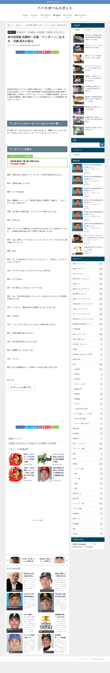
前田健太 (88, 394)
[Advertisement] (37, 72)
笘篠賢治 (32, 32)
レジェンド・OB (87, 503)
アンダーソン (60, 32)
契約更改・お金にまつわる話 (87, 354)
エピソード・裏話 (87, 448)
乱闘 (87, 453)
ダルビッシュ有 (88, 384)
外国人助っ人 (87, 493)
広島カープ (11, 32)
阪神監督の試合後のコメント (87, 324)
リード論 (88, 478)
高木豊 (50, 32)
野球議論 (87, 524)
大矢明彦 (41, 32)
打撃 (88, 473)
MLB (87, 364)
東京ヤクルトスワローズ (87, 289)
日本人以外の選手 (88, 418)
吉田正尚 (88, 379)
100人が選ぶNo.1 (87, 339)
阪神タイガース (87, 269)
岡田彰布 (87, 438)
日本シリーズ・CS (87, 334)
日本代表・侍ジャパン (87, 344)
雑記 (87, 529)
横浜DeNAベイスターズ (87, 279)
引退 (87, 459)
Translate (89, 547)
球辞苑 (87, 349)
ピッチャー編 (88, 469)
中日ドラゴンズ (87, 274)
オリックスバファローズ (87, 314)
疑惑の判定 (87, 359)
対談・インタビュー (87, 443)
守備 (88, 483)
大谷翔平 (88, 369)
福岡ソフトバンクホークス (87, 299)
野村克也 (87, 428)
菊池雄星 (88, 399)
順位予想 (87, 498)
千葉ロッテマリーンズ (87, 309)
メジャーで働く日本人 (88, 423)
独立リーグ (87, 518)
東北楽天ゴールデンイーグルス (87, 319)
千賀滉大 (88, 374)
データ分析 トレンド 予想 (88, 413)
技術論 (87, 464)
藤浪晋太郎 (88, 389)
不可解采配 (87, 329)
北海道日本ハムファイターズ (87, 304)
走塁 (88, 488)
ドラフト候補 (87, 508)
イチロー (88, 404)
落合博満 (87, 433)
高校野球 (87, 513)
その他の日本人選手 (88, 409)
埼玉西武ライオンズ (87, 294)
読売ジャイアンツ (87, 263)
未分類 (87, 534)
